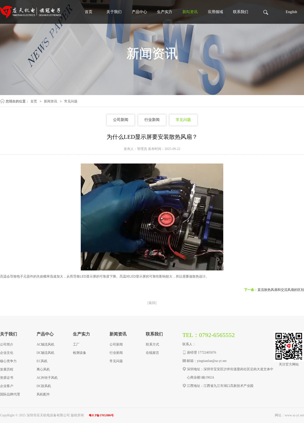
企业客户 (6, 386)
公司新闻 (120, 120)
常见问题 (70, 101)
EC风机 (42, 361)
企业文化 (6, 353)
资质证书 (6, 378)
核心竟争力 (8, 361)
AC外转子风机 (47, 378)
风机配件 (43, 394)
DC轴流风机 (45, 353)
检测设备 (79, 353)
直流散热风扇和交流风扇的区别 (280, 290)
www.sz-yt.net (294, 415)
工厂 (76, 344)
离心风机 (43, 369)
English (291, 12)
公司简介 (6, 344)
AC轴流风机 (45, 344)
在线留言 (152, 353)
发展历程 (6, 369)
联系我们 (240, 12)
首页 (88, 12)
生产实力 (164, 12)
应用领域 (215, 12)
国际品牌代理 (10, 394)
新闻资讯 (190, 12)
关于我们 (114, 12)
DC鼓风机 (44, 386)
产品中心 (139, 12)
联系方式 (152, 344)
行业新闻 (152, 120)
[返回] (152, 303)
